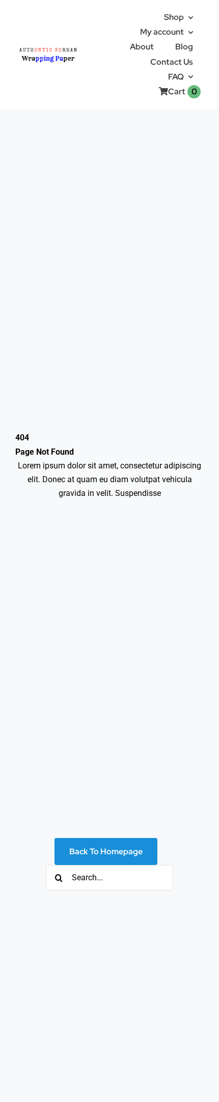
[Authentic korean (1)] (60, 48)
